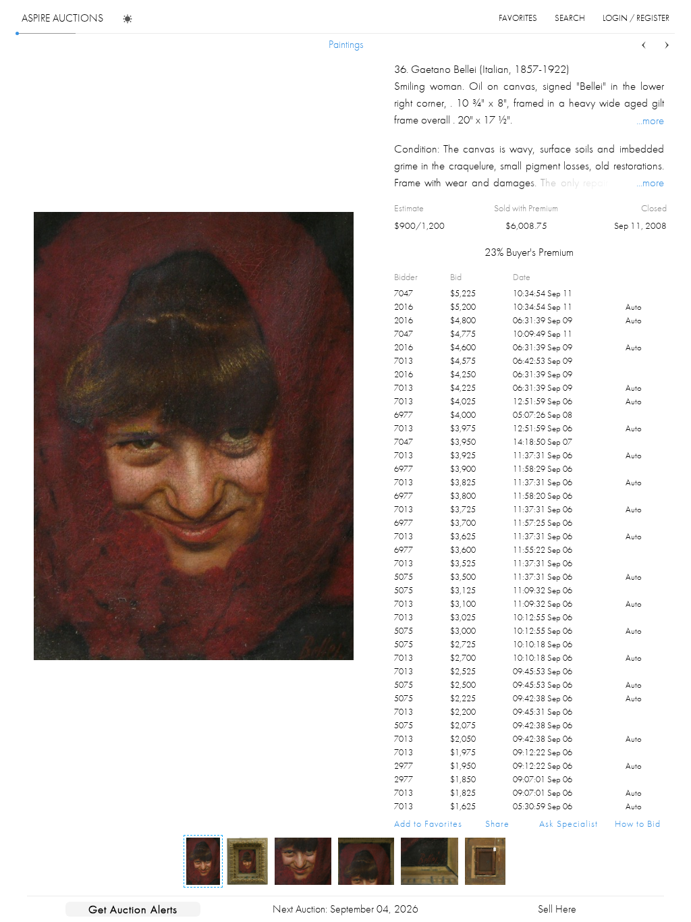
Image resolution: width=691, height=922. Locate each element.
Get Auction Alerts (132, 909)
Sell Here (557, 909)
